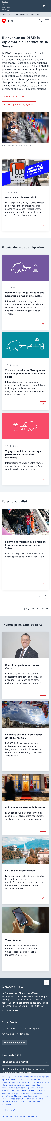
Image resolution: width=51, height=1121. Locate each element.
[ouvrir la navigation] (47, 20)
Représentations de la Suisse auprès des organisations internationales (23, 1071)
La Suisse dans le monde (15, 1061)
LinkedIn (24, 1033)
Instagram (33, 1028)
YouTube (9, 1033)
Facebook (10, 1028)
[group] (25, 549)
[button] (46, 982)
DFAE (10, 21)
